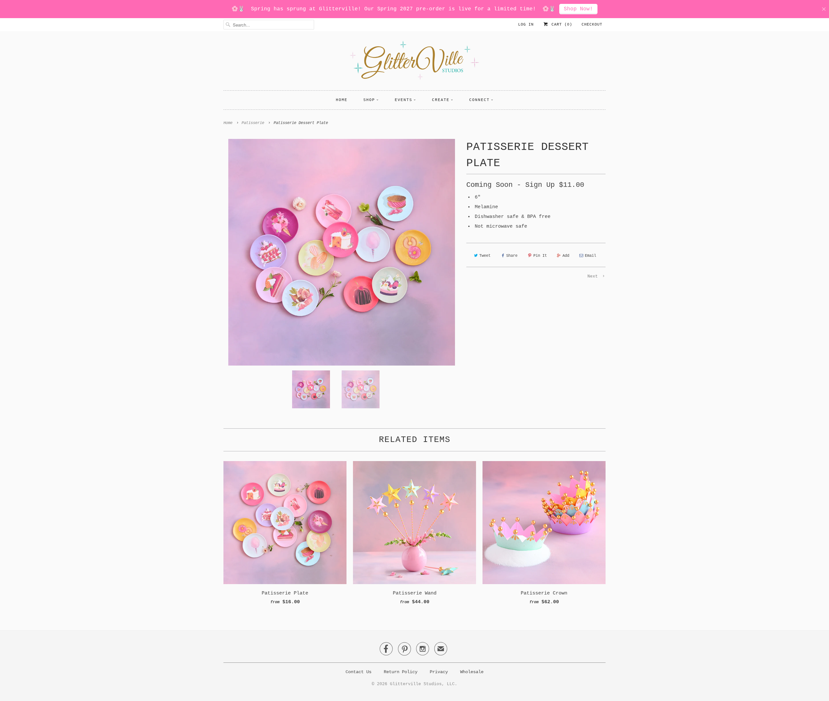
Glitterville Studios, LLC (422, 684)
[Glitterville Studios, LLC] (414, 62)
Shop (369, 100)
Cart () (560, 24)
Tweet (485, 256)
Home (341, 100)
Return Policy (400, 671)
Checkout (592, 24)
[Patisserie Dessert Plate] (341, 252)
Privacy (439, 671)
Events (403, 100)
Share (511, 256)
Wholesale (471, 671)
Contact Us (358, 671)
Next (593, 276)
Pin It (540, 256)
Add (565, 256)
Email (590, 256)
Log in (526, 24)
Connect (479, 100)
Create (440, 100)
